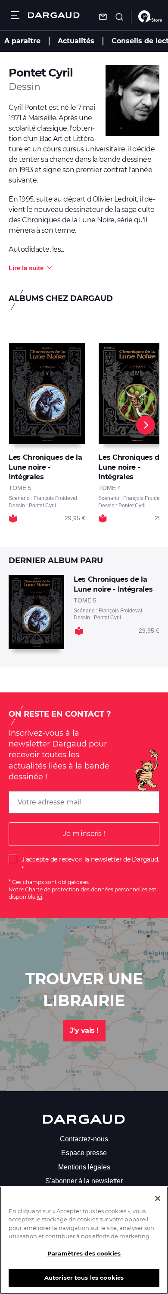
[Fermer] (157, 1198)
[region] (84, 1240)
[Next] (145, 425)
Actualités (76, 41)
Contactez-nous (84, 1139)
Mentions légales (84, 1167)
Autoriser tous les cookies (84, 1277)
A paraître (22, 41)
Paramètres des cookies (84, 1253)
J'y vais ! (84, 1030)
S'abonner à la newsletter (84, 1181)
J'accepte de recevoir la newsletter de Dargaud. (90, 859)
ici (39, 897)
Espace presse (84, 1152)
